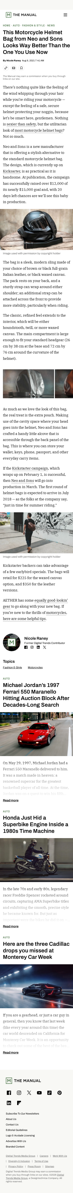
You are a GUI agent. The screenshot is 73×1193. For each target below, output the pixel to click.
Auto (6, 678)
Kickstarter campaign (30, 468)
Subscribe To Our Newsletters (22, 1113)
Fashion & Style (12, 667)
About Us (11, 1119)
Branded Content (15, 1146)
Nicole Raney (13, 60)
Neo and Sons (22, 480)
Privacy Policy (15, 1166)
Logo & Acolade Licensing (20, 1135)
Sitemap (49, 1166)
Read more (10, 800)
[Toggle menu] (65, 14)
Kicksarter (11, 171)
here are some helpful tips (24, 618)
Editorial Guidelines (16, 1130)
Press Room (34, 1166)
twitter (44, 647)
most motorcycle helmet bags (39, 130)
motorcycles (56, 612)
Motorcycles (35, 667)
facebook (25, 647)
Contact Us (12, 1124)
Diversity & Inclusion (19, 1161)
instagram (32, 647)
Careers (44, 1156)
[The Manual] (21, 15)
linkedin (38, 647)
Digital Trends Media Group (20, 1156)
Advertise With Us (16, 1141)
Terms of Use (41, 1161)
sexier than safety (21, 124)
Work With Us (60, 1156)
